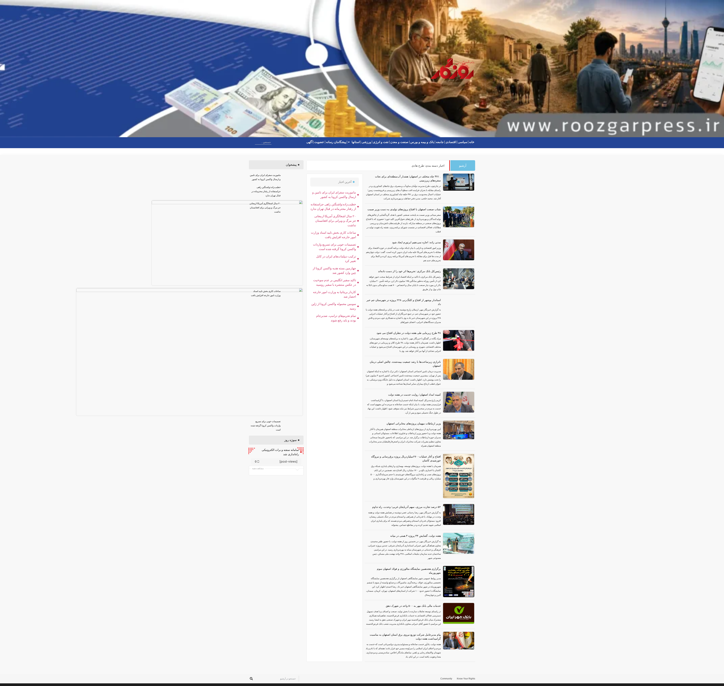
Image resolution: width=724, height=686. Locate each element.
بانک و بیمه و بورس (422, 142)
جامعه (440, 142)
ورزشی (366, 142)
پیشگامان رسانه (336, 142)
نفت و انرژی (380, 142)
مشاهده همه (258, 468)
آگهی (309, 142)
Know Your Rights (466, 678)
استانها (356, 142)
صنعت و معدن (399, 142)
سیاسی (462, 142)
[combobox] (263, 142)
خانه (471, 142)
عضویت (319, 142)
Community (446, 678)
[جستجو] (252, 142)
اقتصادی (451, 142)
